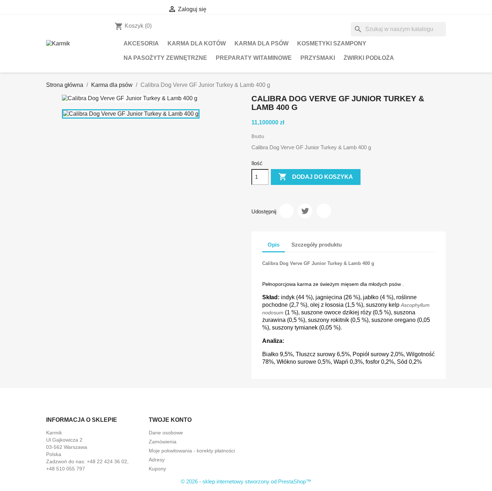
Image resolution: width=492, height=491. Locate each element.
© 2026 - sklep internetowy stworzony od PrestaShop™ (246, 481)
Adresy (157, 460)
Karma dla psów (261, 43)
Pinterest (324, 211)
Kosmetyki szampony (331, 43)
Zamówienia (162, 441)
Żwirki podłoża (369, 58)
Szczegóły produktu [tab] (316, 245)
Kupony (157, 469)
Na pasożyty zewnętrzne (165, 58)
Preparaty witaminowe (254, 58)
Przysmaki (317, 58)
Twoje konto (170, 420)
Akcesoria (141, 43)
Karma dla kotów (196, 43)
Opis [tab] (273, 245)
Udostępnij (286, 211)
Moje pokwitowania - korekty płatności (192, 451)
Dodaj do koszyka (315, 176)
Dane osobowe (166, 432)
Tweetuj (305, 211)
